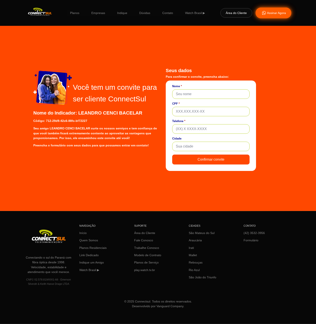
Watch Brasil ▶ (195, 13)
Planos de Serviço (146, 262)
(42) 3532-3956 (254, 233)
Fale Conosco (143, 240)
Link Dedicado (89, 255)
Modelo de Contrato (147, 255)
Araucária (195, 240)
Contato (167, 13)
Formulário (251, 240)
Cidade (176, 138)
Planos (74, 13)
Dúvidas (144, 13)
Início (83, 233)
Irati (191, 248)
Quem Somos (88, 240)
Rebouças (195, 262)
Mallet (193, 255)
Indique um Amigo (91, 262)
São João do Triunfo (202, 277)
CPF (176, 103)
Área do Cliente (144, 233)
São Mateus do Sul (202, 233)
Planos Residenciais (93, 248)
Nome (177, 86)
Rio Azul (194, 270)
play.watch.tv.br (144, 270)
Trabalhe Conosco (146, 248)
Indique (122, 13)
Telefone (178, 121)
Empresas (98, 13)
